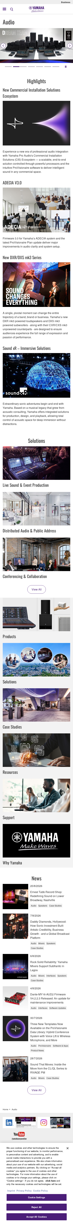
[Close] (67, 1148)
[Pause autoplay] (65, 66)
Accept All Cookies (36, 1216)
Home (5, 1109)
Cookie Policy (40, 1190)
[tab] (8, 66)
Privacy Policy (24, 1190)
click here (50, 1180)
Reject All (36, 1207)
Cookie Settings (36, 1197)
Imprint (11, 1190)
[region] (36, 1183)
